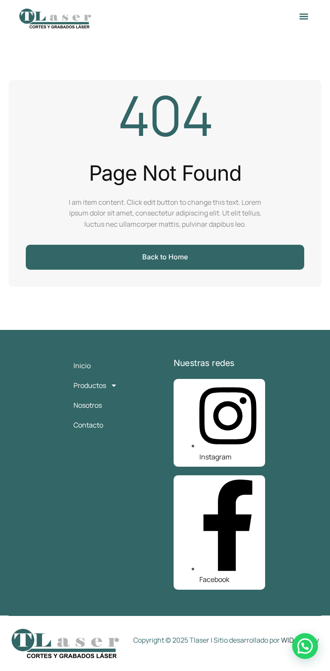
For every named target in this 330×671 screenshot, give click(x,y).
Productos (89, 385)
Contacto (88, 425)
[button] (303, 16)
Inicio (82, 365)
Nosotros (87, 405)
